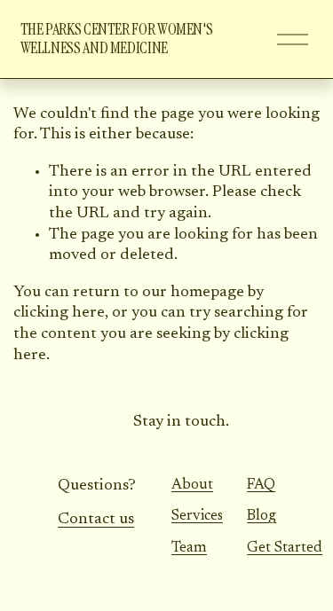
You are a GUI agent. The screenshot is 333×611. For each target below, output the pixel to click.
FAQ (261, 485)
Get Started (284, 548)
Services (197, 516)
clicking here (59, 313)
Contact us (96, 520)
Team (189, 548)
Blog (261, 516)
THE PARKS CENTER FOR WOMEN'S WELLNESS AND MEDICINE (116, 39)
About (192, 485)
